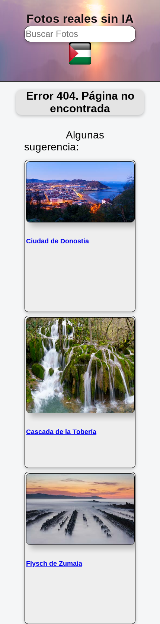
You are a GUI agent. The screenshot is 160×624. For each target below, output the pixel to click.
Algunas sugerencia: (64, 141)
